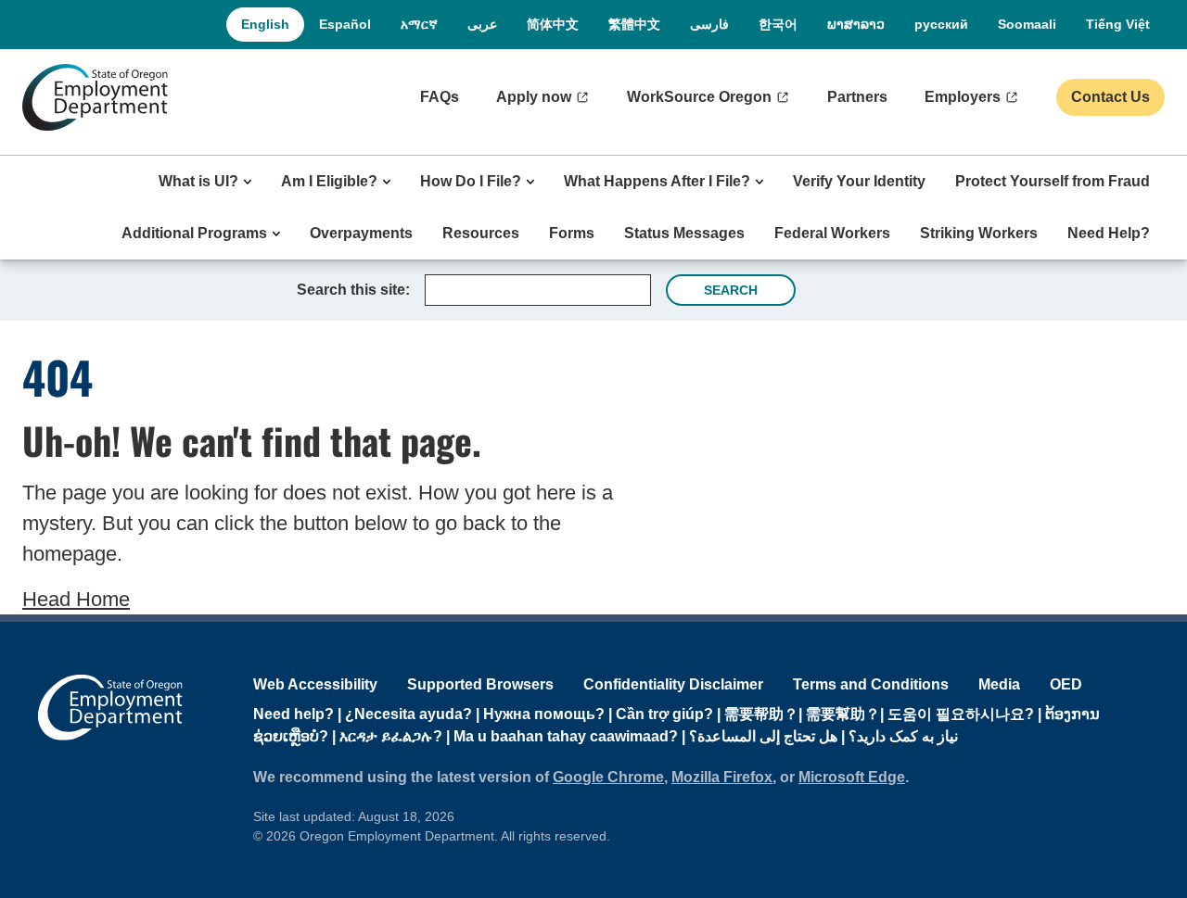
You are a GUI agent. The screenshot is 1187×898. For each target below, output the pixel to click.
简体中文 (553, 24)
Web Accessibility (315, 684)
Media (999, 684)
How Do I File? (470, 181)
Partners (857, 97)
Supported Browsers (480, 684)
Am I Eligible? (329, 181)
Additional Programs (194, 233)
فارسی (709, 24)
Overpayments (361, 233)
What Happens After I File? (657, 181)
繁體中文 (634, 24)
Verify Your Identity (859, 181)
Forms (571, 233)
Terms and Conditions (871, 684)
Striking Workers (979, 233)
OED (1066, 684)
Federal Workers (832, 233)
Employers (963, 97)
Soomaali (1027, 24)
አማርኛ (419, 24)
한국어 (778, 24)
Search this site (351, 289)
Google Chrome (608, 777)
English (265, 24)
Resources (480, 233)
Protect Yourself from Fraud (1052, 181)
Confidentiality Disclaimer (673, 684)
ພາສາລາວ (856, 24)
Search (731, 290)
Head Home (76, 599)
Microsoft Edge (851, 777)
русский (941, 24)
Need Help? (1108, 233)
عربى (482, 24)
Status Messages (684, 233)
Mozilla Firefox (721, 777)
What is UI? (198, 181)
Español (345, 24)
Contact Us (1110, 97)
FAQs (439, 97)
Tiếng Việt (1118, 24)
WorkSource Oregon (699, 97)
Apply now (533, 97)
